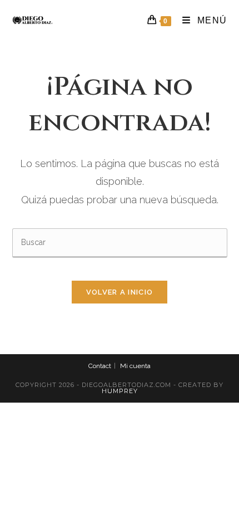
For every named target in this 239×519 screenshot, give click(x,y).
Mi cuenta (135, 366)
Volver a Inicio (119, 292)
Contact (99, 366)
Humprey (120, 391)
